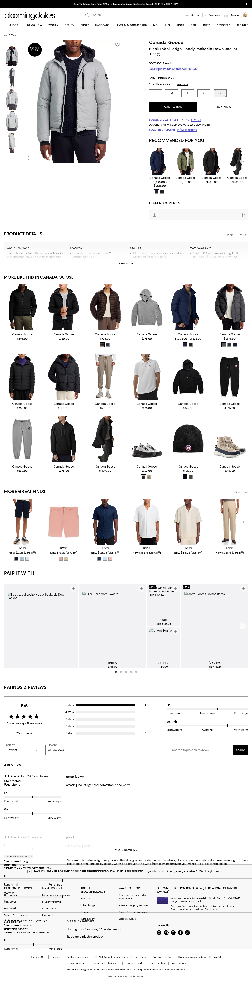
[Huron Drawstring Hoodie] (63, 439)
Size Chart (182, 84)
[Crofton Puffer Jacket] (63, 377)
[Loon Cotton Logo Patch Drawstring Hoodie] (146, 307)
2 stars (69, 726)
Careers (84, 912)
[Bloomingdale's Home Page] (30, 16)
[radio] (156, 191)
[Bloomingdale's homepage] (5, 34)
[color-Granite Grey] (224, 345)
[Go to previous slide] (6, 4)
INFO (161, 4)
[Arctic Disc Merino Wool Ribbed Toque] (188, 439)
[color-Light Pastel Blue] (22, 559)
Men (13, 35)
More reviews (126, 850)
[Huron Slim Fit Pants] (105, 377)
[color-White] (27, 559)
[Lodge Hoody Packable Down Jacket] (63, 307)
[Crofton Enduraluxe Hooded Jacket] (22, 377)
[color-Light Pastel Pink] (61, 559)
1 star (69, 733)
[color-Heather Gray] (191, 477)
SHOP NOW (172, 4)
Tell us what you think (16, 928)
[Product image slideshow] (74, 101)
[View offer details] (198, 214)
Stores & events (127, 918)
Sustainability (87, 918)
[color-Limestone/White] (149, 477)
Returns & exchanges (15, 915)
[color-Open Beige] (66, 559)
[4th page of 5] (131, 672)
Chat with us (11, 895)
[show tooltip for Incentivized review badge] (29, 856)
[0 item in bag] (245, 15)
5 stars (69, 705)
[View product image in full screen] (30, 158)
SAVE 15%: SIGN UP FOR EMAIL (52, 871)
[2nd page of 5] (121, 672)
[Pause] (245, 4)
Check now (211, 909)
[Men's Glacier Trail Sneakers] (146, 439)
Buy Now (224, 107)
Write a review (24, 733)
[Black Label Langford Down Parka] (237, 161)
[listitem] (126, 4)
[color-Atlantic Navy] (156, 192)
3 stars (69, 719)
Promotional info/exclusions (187, 909)
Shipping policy (13, 922)
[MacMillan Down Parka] (229, 307)
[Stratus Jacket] (105, 307)
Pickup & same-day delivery (134, 912)
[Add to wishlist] (117, 44)
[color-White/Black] (143, 477)
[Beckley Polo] (146, 377)
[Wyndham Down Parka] (159, 161)
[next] (242, 626)
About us (85, 898)
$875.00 (155, 63)
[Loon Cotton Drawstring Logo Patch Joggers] (229, 377)
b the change (87, 905)
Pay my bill (48, 915)
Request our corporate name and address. (161, 969)
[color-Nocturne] (108, 345)
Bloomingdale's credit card (57, 895)
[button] (64, 101)
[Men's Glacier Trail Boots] (229, 439)
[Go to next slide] (241, 4)
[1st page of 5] (116, 672)
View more (126, 263)
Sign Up (196, 119)
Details (167, 63)
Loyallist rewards (51, 901)
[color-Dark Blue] (16, 559)
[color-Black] (162, 192)
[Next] (243, 161)
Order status (49, 908)
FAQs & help (10, 908)
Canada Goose (166, 42)
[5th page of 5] (136, 672)
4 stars (69, 712)
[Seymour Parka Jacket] (185, 161)
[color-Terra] (102, 345)
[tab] (12, 56)
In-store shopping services (133, 905)
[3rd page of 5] (126, 672)
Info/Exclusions (187, 129)
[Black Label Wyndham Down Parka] (211, 161)
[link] (159, 185)
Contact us (10, 901)
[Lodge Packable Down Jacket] (22, 307)
